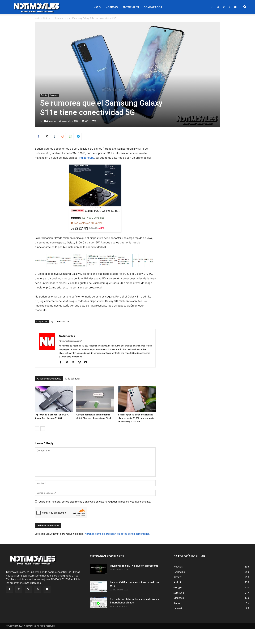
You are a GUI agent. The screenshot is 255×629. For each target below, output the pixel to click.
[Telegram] (78, 136)
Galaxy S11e (63, 321)
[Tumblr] (54, 136)
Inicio (97, 7)
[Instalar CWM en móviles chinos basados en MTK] (98, 586)
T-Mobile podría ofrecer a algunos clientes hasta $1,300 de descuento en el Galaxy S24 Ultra (136, 418)
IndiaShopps (86, 157)
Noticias (111, 7)
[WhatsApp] (70, 136)
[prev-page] (37, 428)
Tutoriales (130, 7)
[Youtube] (235, 7)
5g (52, 321)
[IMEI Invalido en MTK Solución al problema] (98, 569)
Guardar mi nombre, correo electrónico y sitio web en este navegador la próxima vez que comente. (95, 501)
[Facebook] (211, 7)
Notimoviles (50, 121)
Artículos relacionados (49, 378)
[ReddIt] (62, 136)
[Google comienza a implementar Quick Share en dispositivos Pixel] (95, 399)
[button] (245, 7)
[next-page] (42, 428)
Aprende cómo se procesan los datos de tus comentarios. (117, 533)
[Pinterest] (223, 7)
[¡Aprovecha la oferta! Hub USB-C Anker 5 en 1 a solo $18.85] (54, 399)
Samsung (54, 95)
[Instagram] (217, 7)
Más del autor (72, 378)
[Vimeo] (80, 362)
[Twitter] (229, 7)
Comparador (153, 7)
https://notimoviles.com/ (70, 341)
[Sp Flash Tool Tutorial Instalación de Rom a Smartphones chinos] (98, 602)
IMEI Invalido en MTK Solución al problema (134, 565)
